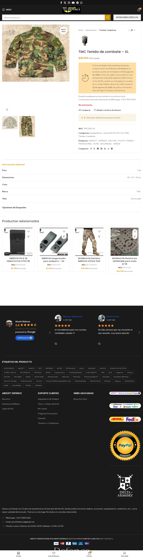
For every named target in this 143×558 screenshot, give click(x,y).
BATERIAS (49, 368)
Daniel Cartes (69, 316)
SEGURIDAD (106, 144)
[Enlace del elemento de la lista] (71, 517)
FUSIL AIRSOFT (91, 372)
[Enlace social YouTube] (73, 3)
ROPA (96, 144)
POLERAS (105, 377)
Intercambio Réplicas (127, 17)
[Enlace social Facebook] (61, 3)
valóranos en (23, 337)
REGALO (107, 381)
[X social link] (65, 3)
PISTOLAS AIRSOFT (91, 377)
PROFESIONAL (85, 144)
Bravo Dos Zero (80, 399)
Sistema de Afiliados (11, 404)
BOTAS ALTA (70, 368)
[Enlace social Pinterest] (77, 3)
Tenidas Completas (107, 30)
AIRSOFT (93, 140)
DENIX (48, 372)
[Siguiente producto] (134, 30)
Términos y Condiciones (48, 423)
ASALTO (32, 368)
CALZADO (92, 368)
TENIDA (116, 144)
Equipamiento (96, 133)
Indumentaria (91, 30)
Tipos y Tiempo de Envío (48, 404)
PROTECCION (95, 381)
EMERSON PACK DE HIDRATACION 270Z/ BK (18, 260)
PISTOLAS (76, 377)
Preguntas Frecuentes (48, 413)
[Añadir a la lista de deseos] (28, 231)
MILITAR (112, 140)
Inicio (80, 30)
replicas (118, 381)
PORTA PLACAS (26, 381)
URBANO (38, 385)
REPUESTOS (129, 381)
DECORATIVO (25, 372)
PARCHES (65, 377)
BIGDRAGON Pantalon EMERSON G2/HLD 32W (89, 260)
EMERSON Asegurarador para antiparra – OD (54, 260)
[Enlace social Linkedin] (105, 148)
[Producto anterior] (129, 30)
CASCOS (102, 368)
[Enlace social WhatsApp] (81, 3)
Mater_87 (111, 316)
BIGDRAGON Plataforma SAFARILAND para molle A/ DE (124, 261)
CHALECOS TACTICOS (118, 368)
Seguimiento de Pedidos (48, 399)
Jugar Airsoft (7, 408)
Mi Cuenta (42, 408)
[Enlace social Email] (98, 148)
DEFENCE (103, 140)
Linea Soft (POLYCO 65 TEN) (116, 133)
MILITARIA (18, 377)
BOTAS (59, 368)
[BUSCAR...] (108, 17)
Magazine (119, 372)
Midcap (130, 372)
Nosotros (6, 399)
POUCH (39, 381)
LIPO (110, 372)
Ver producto (28, 236)
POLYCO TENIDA (126, 140)
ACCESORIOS (9, 368)
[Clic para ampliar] (7, 109)
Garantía (41, 418)
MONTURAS (39, 377)
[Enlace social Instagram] (69, 3)
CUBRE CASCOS (10, 372)
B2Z (40, 368)
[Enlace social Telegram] (112, 148)
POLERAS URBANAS (120, 377)
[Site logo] (71, 9)
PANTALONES (53, 377)
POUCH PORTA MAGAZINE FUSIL (58, 381)
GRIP (103, 372)
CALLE (81, 368)
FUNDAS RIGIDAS (75, 372)
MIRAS (28, 377)
